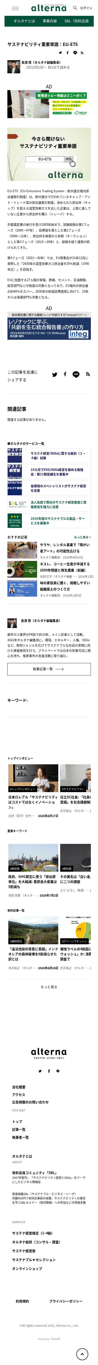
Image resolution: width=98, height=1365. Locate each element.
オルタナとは (24, 20)
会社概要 (18, 1086)
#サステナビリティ (73, 789)
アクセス (18, 1094)
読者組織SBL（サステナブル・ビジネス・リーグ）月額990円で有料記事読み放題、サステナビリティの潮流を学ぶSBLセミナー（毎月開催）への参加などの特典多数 (49, 1198)
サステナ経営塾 (23, 1250)
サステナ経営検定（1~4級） (33, 1233)
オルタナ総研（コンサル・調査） (37, 1241)
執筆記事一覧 (43, 668)
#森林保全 (16, 941)
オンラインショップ (27, 1268)
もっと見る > (82, 537)
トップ (17, 1121)
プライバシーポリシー (66, 1301)
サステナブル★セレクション (34, 1259)
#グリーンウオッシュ (74, 941)
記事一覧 (18, 1129)
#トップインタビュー (22, 789)
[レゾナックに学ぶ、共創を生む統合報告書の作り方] (49, 325)
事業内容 (50, 20)
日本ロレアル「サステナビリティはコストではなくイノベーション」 (33, 802)
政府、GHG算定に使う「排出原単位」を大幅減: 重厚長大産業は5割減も (32, 881)
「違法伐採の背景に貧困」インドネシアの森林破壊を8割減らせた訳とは (33, 953)
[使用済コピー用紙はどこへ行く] (49, 103)
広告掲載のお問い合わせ (30, 1102)
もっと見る (49, 986)
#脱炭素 (15, 868)
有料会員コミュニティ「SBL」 (35, 1172)
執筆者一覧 (20, 1137)
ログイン (86, 8)
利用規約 (22, 1301)
